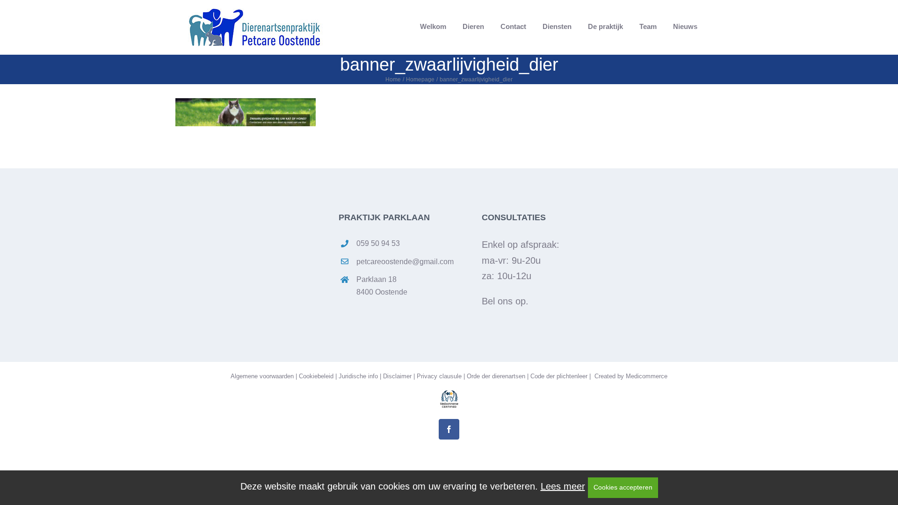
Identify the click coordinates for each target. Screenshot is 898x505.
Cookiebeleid (316, 376)
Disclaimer (397, 376)
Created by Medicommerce (630, 376)
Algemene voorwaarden (262, 376)
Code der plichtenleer (558, 376)
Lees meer (563, 486)
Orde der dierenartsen (496, 376)
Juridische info (358, 376)
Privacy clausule (439, 376)
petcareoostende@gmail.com (405, 262)
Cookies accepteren (623, 487)
